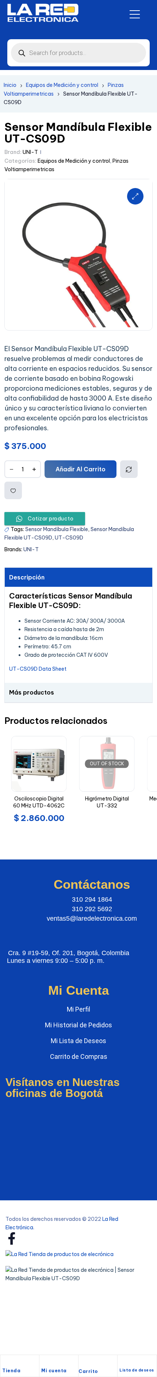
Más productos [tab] (31, 692)
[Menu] (135, 14)
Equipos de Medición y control (62, 85)
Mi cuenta (54, 1370)
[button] (135, 196)
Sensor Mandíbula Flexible (56, 529)
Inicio (10, 85)
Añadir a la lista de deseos (13, 490)
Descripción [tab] (27, 577)
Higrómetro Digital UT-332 (107, 802)
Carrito (88, 1371)
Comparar (129, 469)
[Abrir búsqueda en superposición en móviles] (78, 52)
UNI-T (30, 152)
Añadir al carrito (80, 469)
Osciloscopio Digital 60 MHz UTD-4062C (39, 802)
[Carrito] (82, 1362)
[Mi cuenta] (45, 1362)
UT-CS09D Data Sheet (37, 669)
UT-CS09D (69, 537)
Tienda (11, 1370)
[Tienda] (5, 1362)
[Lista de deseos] (122, 1362)
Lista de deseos (136, 1370)
